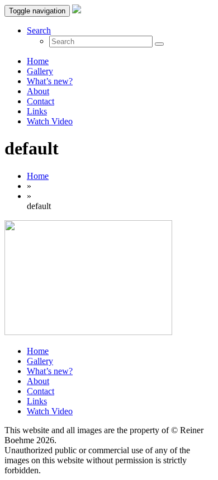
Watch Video (50, 121)
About (38, 91)
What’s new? (50, 81)
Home (38, 61)
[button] (39, 30)
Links (37, 111)
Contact (40, 101)
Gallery (40, 71)
